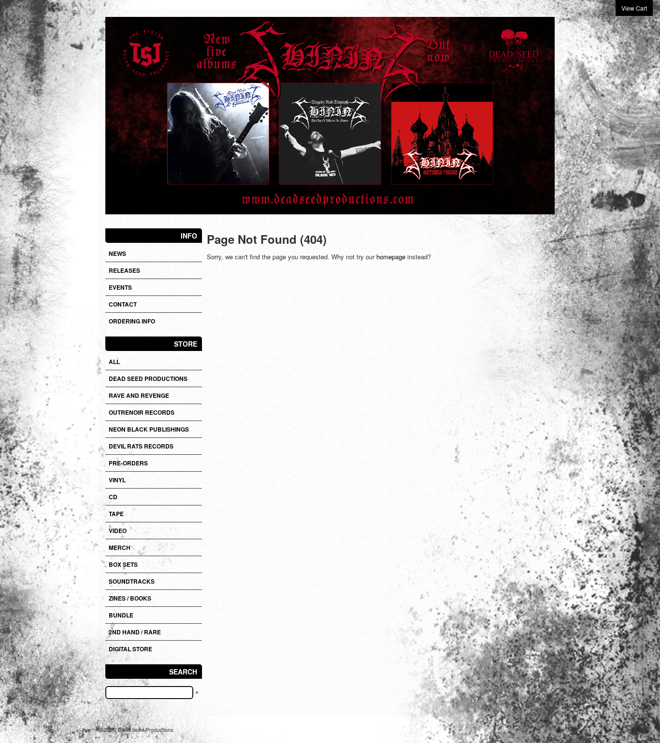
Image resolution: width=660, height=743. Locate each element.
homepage (390, 256)
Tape (116, 513)
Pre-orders (128, 463)
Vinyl (117, 480)
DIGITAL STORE (130, 649)
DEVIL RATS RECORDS (141, 446)
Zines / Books (130, 598)
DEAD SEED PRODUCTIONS (148, 378)
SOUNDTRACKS (132, 581)
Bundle (121, 615)
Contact (123, 304)
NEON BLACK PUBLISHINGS (149, 429)
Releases (124, 270)
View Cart (634, 8)
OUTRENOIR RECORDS (141, 412)
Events (120, 287)
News (117, 253)
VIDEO (118, 530)
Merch (119, 547)
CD (113, 496)
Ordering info (132, 321)
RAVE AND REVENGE (139, 395)
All (114, 361)
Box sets (123, 564)
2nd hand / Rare (135, 632)
